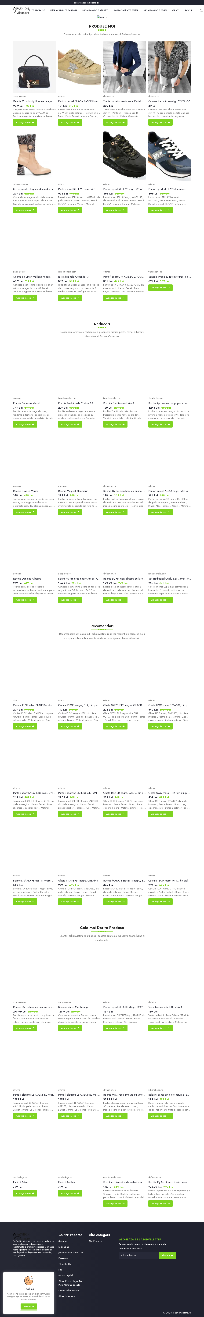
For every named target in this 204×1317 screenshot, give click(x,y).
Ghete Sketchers (66, 1296)
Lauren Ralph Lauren (68, 1290)
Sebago (62, 1241)
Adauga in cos (23, 122)
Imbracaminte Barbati (63, 10)
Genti (175, 10)
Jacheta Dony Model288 (70, 1252)
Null (60, 1269)
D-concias (63, 1247)
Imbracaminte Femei (126, 10)
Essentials (63, 1258)
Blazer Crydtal (65, 1275)
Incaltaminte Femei (155, 10)
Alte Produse (37, 10)
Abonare (166, 1255)
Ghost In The (65, 1264)
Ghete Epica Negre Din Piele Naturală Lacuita (70, 1283)
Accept (27, 1306)
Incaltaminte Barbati (95, 10)
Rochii (189, 10)
